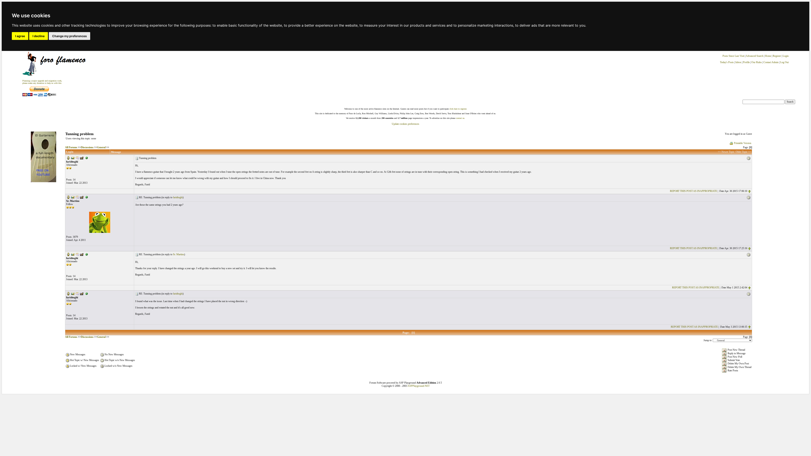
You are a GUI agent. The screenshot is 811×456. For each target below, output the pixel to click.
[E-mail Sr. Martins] (72, 196)
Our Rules (756, 62)
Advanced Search (754, 55)
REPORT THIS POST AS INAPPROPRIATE (693, 191)
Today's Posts (727, 62)
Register (777, 55)
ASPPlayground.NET (419, 385)
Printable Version (742, 143)
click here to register (457, 109)
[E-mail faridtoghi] (72, 157)
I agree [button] (20, 36)
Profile (746, 62)
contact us (460, 118)
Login (786, 55)
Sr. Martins (178, 254)
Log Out (784, 62)
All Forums (71, 147)
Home (768, 55)
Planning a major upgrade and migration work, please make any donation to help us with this (42, 82)
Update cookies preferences (405, 123)
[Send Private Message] (77, 157)
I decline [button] (39, 36)
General (101, 147)
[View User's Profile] (68, 157)
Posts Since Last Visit (733, 55)
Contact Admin (770, 62)
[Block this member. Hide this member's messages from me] (86, 157)
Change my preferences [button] (69, 36)
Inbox (738, 62)
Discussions (87, 147)
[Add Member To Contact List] (82, 157)
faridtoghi (178, 197)
